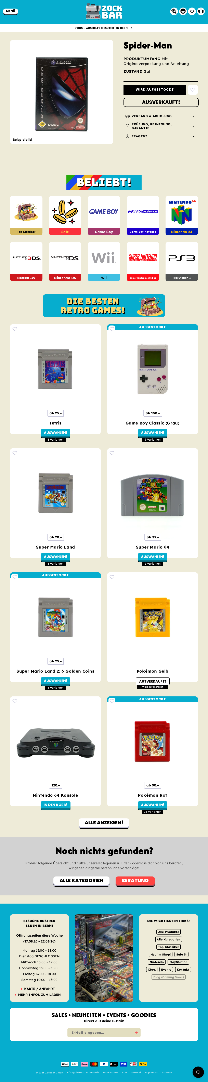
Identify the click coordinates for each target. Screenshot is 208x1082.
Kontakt (183, 969)
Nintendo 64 (181, 232)
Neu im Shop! (161, 954)
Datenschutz (110, 1072)
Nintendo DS (65, 278)
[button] (10, 11)
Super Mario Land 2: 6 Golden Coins (55, 671)
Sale (65, 232)
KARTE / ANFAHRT (39, 989)
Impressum (151, 1072)
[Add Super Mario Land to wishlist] (14, 453)
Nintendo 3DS (26, 277)
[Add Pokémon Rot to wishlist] (111, 701)
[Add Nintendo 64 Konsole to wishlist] (14, 701)
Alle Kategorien (168, 939)
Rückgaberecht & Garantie (83, 1072)
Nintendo (157, 962)
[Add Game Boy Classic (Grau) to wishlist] (111, 328)
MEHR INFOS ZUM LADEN (39, 995)
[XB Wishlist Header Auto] (191, 11)
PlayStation (178, 962)
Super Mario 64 (152, 547)
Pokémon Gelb (152, 671)
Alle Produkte (168, 932)
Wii (104, 278)
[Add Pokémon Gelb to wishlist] (111, 577)
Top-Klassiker (26, 231)
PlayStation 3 (182, 277)
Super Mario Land (55, 547)
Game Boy (104, 232)
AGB (124, 1072)
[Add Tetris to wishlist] (14, 328)
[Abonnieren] (136, 1032)
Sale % (181, 954)
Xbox (152, 969)
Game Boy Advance (143, 231)
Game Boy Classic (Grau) (153, 423)
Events (166, 969)
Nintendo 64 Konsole (55, 795)
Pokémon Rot (152, 795)
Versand (136, 1072)
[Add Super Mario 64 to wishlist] (111, 453)
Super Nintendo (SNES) (143, 278)
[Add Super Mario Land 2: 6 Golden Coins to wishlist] (14, 577)
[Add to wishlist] (193, 90)
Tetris (55, 423)
